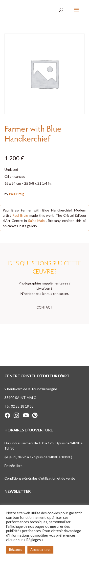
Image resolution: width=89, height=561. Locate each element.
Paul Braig (16, 194)
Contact (44, 307)
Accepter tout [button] (40, 550)
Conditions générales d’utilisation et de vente (39, 478)
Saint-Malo (36, 220)
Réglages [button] (15, 550)
